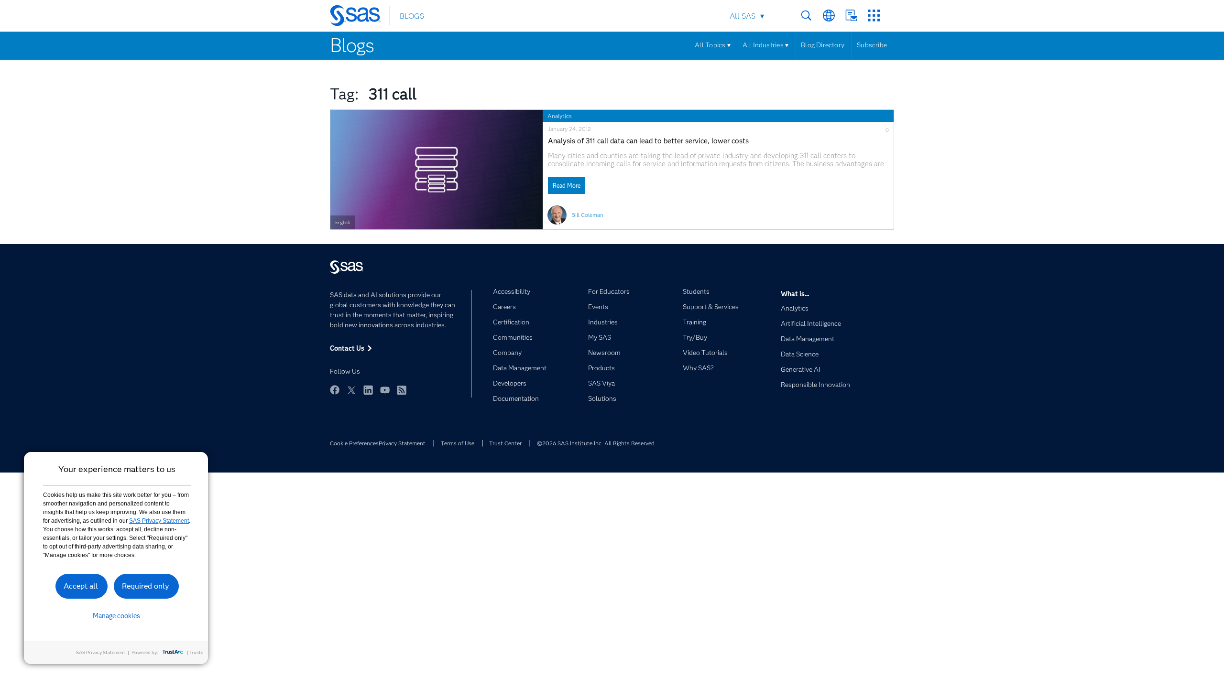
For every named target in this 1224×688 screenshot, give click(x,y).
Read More (566, 185)
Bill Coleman (587, 214)
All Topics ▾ (713, 45)
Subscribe (872, 45)
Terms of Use (457, 443)
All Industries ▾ (765, 45)
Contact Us (851, 16)
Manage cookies (116, 616)
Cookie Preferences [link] (354, 443)
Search (806, 16)
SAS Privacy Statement (159, 520)
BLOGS (412, 16)
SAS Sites (874, 16)
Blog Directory (822, 45)
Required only (145, 586)
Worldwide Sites (829, 16)
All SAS (742, 16)
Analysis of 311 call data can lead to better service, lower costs (648, 141)
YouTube (385, 390)
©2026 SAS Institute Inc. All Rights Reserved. (596, 443)
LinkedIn (368, 390)
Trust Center (505, 443)
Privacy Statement (402, 443)
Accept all (81, 586)
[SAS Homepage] (360, 17)
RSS (401, 390)
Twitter (351, 390)
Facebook (334, 390)
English (342, 222)
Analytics (559, 115)
